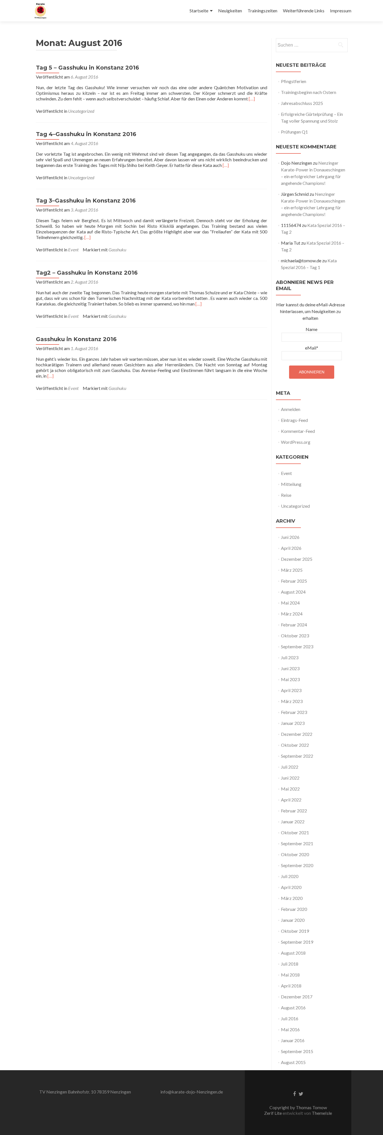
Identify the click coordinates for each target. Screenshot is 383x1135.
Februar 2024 (294, 624)
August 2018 (293, 952)
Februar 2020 (294, 909)
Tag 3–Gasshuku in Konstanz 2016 (86, 200)
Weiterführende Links (303, 10)
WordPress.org (295, 442)
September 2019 (297, 942)
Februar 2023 (294, 712)
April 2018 (291, 985)
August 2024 (293, 591)
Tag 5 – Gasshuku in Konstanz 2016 (87, 67)
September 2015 (297, 1051)
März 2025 (292, 570)
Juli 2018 (289, 963)
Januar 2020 (292, 920)
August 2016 (293, 1007)
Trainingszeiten (262, 10)
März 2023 (292, 701)
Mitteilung (291, 484)
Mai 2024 (290, 602)
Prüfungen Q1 (294, 131)
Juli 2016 (289, 1018)
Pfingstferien (293, 81)
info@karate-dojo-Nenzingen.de (191, 1091)
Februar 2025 (294, 580)
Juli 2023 (289, 657)
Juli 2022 (289, 766)
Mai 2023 (290, 679)
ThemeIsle (322, 1113)
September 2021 (297, 843)
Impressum (340, 10)
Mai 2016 (290, 1029)
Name (311, 329)
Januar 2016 (292, 1040)
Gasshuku (117, 249)
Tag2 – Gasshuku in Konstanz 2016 (87, 272)
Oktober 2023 (295, 635)
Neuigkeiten (230, 10)
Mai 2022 (290, 788)
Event (73, 249)
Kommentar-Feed (298, 431)
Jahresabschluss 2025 (302, 103)
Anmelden (290, 409)
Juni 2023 (290, 668)
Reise (286, 495)
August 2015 (293, 1062)
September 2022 (297, 756)
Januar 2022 (292, 821)
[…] (252, 98)
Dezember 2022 (296, 734)
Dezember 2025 (296, 559)
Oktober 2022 (295, 745)
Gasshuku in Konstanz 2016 (76, 339)
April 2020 (291, 887)
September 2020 (297, 865)
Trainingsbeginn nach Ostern (308, 92)
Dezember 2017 (296, 996)
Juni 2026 (290, 537)
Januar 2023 (292, 723)
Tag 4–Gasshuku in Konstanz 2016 (86, 134)
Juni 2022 (290, 777)
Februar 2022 (294, 810)
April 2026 (291, 548)
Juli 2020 (289, 876)
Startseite (199, 10)
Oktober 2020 (295, 854)
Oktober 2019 (295, 931)
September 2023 (297, 646)
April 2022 (291, 799)
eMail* (311, 347)
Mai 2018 (290, 974)
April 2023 (291, 690)
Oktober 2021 (295, 832)
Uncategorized (81, 111)
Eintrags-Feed (294, 420)
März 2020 (292, 898)
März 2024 (292, 613)
